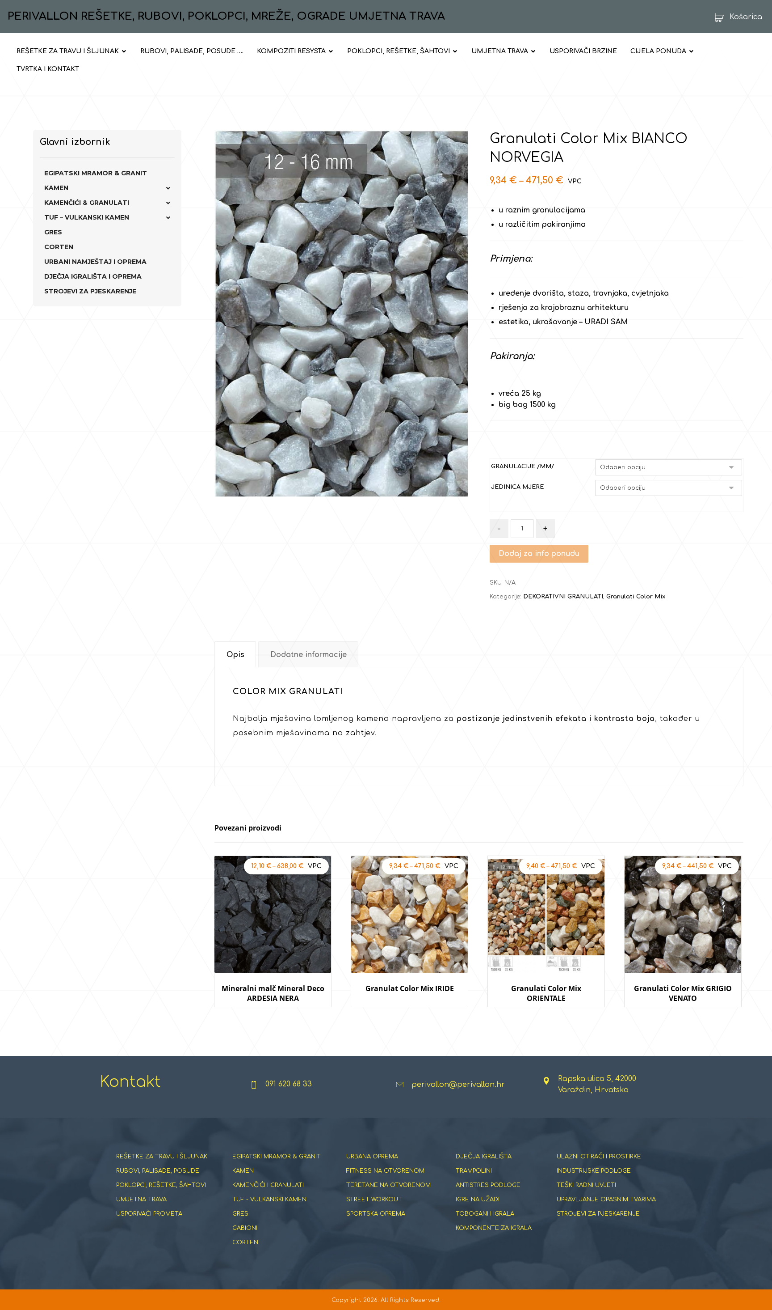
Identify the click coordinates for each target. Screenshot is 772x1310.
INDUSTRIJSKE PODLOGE (594, 1171)
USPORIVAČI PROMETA (149, 1214)
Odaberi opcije (272, 1015)
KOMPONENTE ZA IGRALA (494, 1228)
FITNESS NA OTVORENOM (385, 1171)
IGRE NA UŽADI (477, 1199)
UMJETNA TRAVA (141, 1199)
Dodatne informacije (308, 655)
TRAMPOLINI (474, 1171)
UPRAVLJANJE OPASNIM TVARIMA (606, 1199)
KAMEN (56, 188)
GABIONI (244, 1228)
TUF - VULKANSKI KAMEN (269, 1199)
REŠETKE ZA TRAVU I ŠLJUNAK (161, 1156)
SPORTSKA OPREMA (375, 1214)
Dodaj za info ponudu (539, 554)
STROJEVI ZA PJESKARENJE (90, 291)
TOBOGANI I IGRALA (485, 1214)
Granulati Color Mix (635, 597)
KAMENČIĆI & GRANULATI (86, 203)
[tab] (235, 654)
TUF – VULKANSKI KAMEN (86, 217)
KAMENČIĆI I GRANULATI (268, 1185)
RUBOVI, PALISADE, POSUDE (157, 1171)
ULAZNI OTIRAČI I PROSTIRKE (599, 1156)
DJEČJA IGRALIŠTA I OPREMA (93, 276)
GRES (53, 232)
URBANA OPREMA (372, 1156)
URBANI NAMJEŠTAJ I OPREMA (95, 262)
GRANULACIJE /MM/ (522, 466)
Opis (235, 655)
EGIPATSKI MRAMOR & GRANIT (95, 173)
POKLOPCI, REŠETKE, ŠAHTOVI (161, 1185)
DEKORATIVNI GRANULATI (563, 597)
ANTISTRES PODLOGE (488, 1185)
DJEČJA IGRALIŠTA (484, 1156)
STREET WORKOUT (374, 1199)
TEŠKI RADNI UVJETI (586, 1185)
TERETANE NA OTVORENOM (388, 1185)
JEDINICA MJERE (517, 487)
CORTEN (58, 247)
